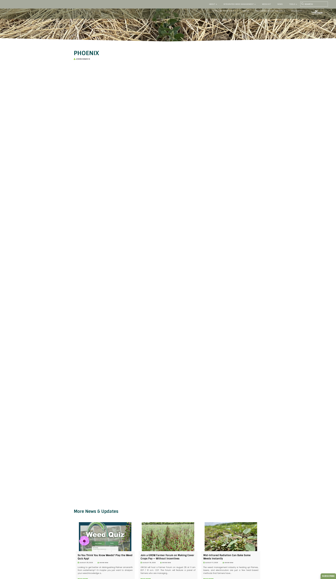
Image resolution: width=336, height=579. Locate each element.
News (280, 4)
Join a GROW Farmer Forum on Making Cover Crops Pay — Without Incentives (167, 557)
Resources (297, 11)
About (212, 4)
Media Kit (266, 4)
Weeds (246, 11)
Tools (292, 4)
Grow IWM (103, 563)
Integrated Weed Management (239, 4)
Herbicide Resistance (223, 11)
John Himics (82, 59)
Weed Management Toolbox (269, 11)
